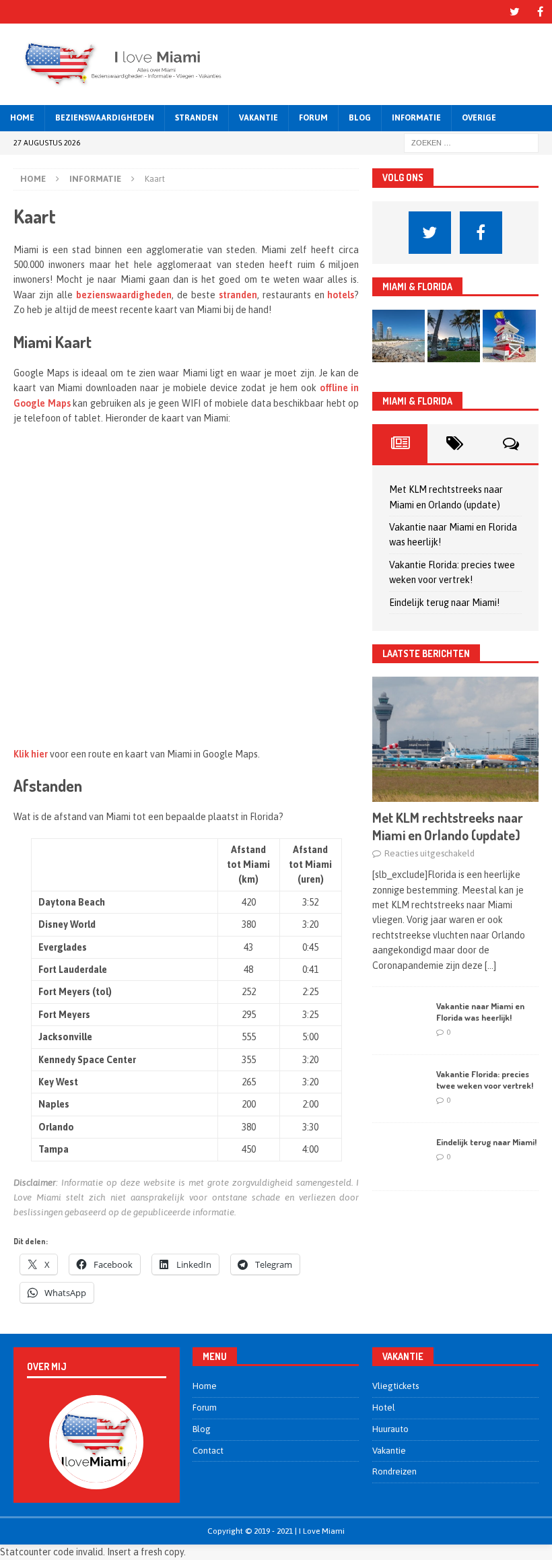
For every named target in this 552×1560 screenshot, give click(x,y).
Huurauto (390, 1429)
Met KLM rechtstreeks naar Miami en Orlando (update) (447, 826)
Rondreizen (394, 1471)
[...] (490, 965)
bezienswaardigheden (124, 295)
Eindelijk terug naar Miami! (444, 602)
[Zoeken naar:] (471, 142)
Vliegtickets (395, 1386)
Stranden (196, 118)
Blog (360, 118)
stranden (238, 295)
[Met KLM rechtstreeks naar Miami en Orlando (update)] (455, 739)
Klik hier (30, 754)
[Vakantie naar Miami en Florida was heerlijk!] (399, 1021)
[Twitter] (514, 12)
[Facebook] (540, 12)
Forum (313, 118)
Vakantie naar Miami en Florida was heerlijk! (480, 1012)
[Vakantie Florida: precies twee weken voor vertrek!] (399, 1089)
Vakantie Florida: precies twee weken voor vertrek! (484, 1080)
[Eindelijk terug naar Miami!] (399, 1157)
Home (22, 118)
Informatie (416, 118)
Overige (479, 118)
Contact (208, 1451)
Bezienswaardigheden (104, 118)
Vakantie (258, 118)
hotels (340, 295)
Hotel (383, 1407)
